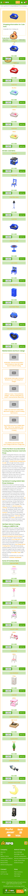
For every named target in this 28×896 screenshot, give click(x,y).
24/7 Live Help (4, 874)
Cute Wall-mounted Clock (14, 328)
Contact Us (4, 872)
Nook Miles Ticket (16, 552)
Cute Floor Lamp (14, 197)
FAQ (2, 854)
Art (19, 516)
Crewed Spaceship (14, 760)
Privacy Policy (4, 860)
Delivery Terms (5, 856)
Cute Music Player (14, 307)
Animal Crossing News (6, 864)
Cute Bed (14, 153)
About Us (3, 852)
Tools (16, 516)
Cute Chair (14, 175)
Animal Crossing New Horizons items (12, 536)
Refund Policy (4, 862)
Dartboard (14, 804)
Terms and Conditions (7, 858)
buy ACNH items (16, 539)
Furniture (4, 512)
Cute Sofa (14, 219)
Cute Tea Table (14, 241)
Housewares (18, 557)
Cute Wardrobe (14, 285)
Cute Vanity (14, 263)
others (13, 517)
